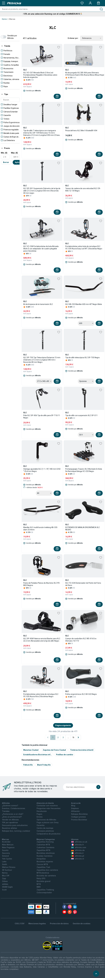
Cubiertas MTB (43, 845)
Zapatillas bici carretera (47, 870)
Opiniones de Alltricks (46, 820)
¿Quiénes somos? (10, 805)
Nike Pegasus (8, 847)
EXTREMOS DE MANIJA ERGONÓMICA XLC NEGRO (82, 528)
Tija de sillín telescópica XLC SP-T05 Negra (82, 357)
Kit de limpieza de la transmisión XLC (38, 304)
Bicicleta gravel (43, 881)
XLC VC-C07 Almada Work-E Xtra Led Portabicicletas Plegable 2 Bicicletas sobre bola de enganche (40, 75)
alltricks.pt (79, 856)
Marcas (12, 19)
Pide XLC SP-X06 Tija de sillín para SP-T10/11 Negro (41, 416)
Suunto (5, 850)
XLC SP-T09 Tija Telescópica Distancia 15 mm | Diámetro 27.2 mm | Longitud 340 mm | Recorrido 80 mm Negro (41, 359)
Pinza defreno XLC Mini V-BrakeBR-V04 (81, 131)
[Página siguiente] (78, 737)
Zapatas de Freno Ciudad (54, 750)
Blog (73, 805)
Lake (4, 861)
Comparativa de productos (48, 834)
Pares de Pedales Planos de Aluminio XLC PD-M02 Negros (41, 584)
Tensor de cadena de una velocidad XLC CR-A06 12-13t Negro (83, 189)
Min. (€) (4, 153)
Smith (4, 864)
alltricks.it (79, 853)
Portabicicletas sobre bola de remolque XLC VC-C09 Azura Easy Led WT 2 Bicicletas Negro (83, 247)
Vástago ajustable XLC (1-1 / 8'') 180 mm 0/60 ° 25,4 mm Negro (41, 470)
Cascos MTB (42, 864)
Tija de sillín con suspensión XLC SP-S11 (81, 415)
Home (4, 19)
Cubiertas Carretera (45, 847)
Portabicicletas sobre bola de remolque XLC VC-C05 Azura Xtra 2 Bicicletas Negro (40, 695)
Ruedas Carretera (44, 856)
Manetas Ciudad (30, 750)
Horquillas (41, 859)
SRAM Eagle (7, 887)
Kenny (5, 873)
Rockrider (6, 842)
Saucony (6, 853)
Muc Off (5, 875)
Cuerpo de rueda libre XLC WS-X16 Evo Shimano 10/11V (80, 640)
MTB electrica (43, 873)
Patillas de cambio (64, 754)
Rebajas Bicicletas (79, 814)
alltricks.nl (79, 859)
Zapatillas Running (45, 842)
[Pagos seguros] (38, 909)
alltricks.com (80, 847)
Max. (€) (14, 153)
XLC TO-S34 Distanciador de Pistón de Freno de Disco (83, 584)
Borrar (6, 162)
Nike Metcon (7, 845)
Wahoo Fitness (8, 867)
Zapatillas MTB (43, 850)
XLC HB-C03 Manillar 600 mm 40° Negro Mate (83, 304)
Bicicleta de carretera (46, 875)
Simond (5, 856)
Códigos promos (78, 817)
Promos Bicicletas (79, 820)
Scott (4, 890)
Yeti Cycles (7, 859)
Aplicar (18, 162)
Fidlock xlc (28, 765)
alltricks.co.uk (81, 842)
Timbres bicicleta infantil (81, 750)
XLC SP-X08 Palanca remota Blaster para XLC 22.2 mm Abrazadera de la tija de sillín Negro (41, 640)
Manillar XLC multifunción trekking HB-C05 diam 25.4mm (40, 528)
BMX (39, 887)
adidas (5, 884)
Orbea (5, 881)
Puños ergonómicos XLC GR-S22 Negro (81, 694)
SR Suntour (7, 870)
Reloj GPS (41, 878)
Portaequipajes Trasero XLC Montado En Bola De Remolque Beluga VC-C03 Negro (83, 470)
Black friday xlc (44, 765)
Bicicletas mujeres (45, 861)
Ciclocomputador (44, 892)
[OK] (98, 787)
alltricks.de (80, 850)
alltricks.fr (79, 845)
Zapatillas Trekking (45, 890)
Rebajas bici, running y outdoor (16, 831)
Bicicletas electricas (46, 853)
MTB (39, 884)
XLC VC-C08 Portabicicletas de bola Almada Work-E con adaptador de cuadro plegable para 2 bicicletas (41, 248)
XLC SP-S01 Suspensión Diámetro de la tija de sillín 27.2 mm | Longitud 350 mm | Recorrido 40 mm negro (41, 190)
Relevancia (86, 38)
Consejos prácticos (45, 831)
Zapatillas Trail (43, 867)
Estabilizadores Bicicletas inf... (37, 754)
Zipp (4, 878)
